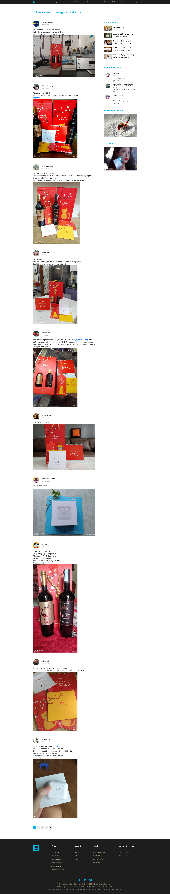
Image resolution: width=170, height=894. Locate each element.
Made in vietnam (111, 22)
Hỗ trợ (122, 2)
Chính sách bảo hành (56, 862)
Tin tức (113, 2)
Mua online (86, 2)
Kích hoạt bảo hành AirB (57, 869)
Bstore (96, 2)
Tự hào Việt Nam (118, 27)
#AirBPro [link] (56, 746)
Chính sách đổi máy (56, 859)
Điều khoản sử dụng (124, 852)
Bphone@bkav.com (98, 859)
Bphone (58, 2)
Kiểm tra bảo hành (56, 866)
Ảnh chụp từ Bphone (113, 111)
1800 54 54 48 (54, 856)
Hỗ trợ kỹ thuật (55, 852)
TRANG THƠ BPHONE (112, 67)
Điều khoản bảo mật (124, 856)
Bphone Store (96, 862)
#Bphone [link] (36, 97)
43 (51, 827)
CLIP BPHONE (109, 144)
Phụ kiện (75, 2)
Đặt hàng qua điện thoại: (99, 852)
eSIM (105, 2)
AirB (66, 2)
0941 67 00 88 (96, 856)
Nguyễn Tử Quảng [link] (81, 340)
